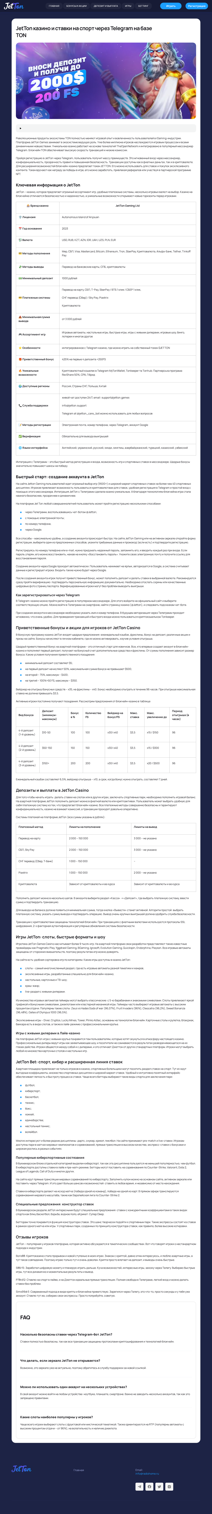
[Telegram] (139, 1487)
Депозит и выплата (106, 5)
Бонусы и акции (76, 5)
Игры (128, 5)
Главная (54, 5)
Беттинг (143, 5)
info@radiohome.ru (147, 1473)
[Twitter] (159, 1487)
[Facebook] (149, 1487)
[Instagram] (169, 1487)
